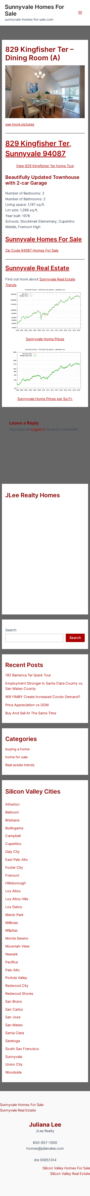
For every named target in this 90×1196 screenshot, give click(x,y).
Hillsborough (15, 883)
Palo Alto (12, 970)
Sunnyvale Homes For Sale (34, 10)
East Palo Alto (16, 859)
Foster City (14, 867)
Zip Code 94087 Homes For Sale (31, 250)
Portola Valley (16, 978)
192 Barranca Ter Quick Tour (28, 675)
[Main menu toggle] (80, 13)
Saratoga (12, 1041)
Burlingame (14, 828)
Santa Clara (14, 1033)
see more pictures (19, 124)
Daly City (12, 852)
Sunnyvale (13, 1057)
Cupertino (13, 844)
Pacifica (11, 962)
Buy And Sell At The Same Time (30, 713)
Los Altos (13, 891)
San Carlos (14, 1009)
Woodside (13, 1072)
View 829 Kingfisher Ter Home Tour (45, 166)
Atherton (12, 804)
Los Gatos (13, 907)
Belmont (12, 812)
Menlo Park (14, 915)
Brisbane (12, 820)
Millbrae (11, 923)
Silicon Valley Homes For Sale (66, 1168)
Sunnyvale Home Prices (45, 339)
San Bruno (13, 1001)
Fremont (12, 875)
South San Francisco (22, 1049)
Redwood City (16, 986)
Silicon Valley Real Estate (70, 1174)
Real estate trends (20, 765)
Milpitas (11, 930)
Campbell (13, 836)
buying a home (17, 749)
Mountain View (17, 946)
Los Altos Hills (16, 899)
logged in (38, 429)
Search (11, 630)
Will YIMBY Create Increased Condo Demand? (42, 697)
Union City (14, 1064)
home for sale (16, 757)
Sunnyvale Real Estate (37, 268)
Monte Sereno (16, 938)
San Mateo (14, 1025)
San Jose (12, 1017)
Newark (11, 954)
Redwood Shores (19, 993)
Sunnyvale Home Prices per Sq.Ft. (45, 399)
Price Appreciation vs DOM (27, 705)
